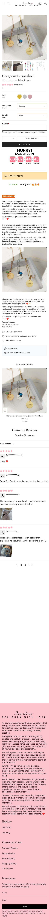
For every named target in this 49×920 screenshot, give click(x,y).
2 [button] (21, 565)
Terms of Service (10, 848)
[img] (6, 451)
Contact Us (7, 868)
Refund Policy (8, 858)
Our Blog (6, 832)
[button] (9, 4)
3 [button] (25, 565)
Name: (5, 124)
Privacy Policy (8, 853)
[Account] (39, 4)
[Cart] (45, 4)
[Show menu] (3, 4)
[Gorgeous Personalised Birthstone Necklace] (24, 390)
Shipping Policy (9, 863)
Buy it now (24, 144)
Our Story (6, 827)
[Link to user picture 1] (6, 514)
